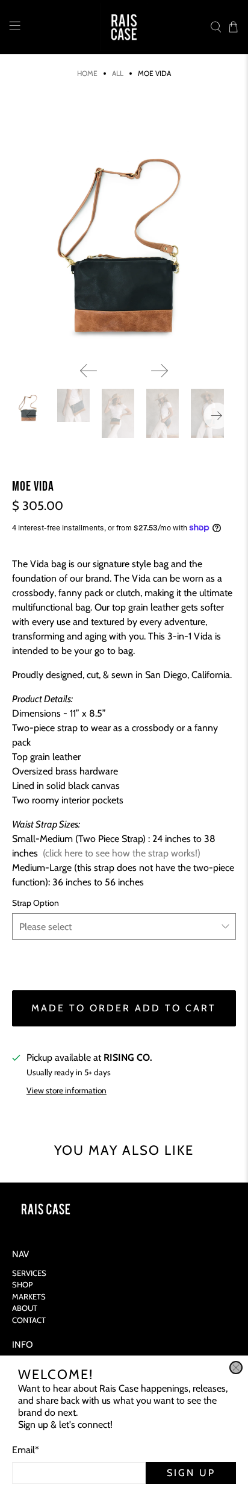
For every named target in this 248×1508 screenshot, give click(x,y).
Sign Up (191, 1472)
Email (25, 1450)
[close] (236, 1368)
